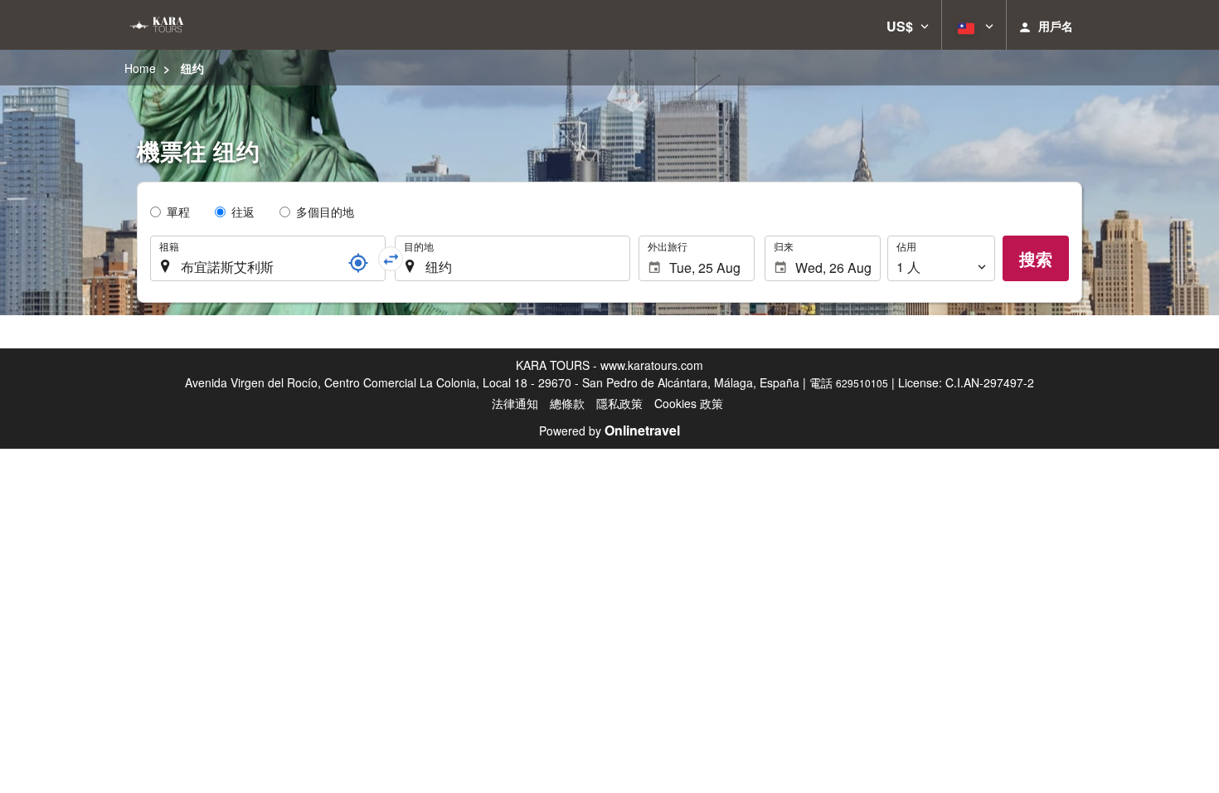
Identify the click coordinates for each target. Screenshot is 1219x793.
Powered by (609, 430)
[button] (907, 25)
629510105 (862, 383)
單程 (178, 211)
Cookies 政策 (688, 403)
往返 (243, 211)
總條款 (567, 403)
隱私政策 (619, 403)
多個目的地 (325, 211)
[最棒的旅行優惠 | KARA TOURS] (155, 25)
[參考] (358, 263)
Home (140, 68)
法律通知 (515, 403)
